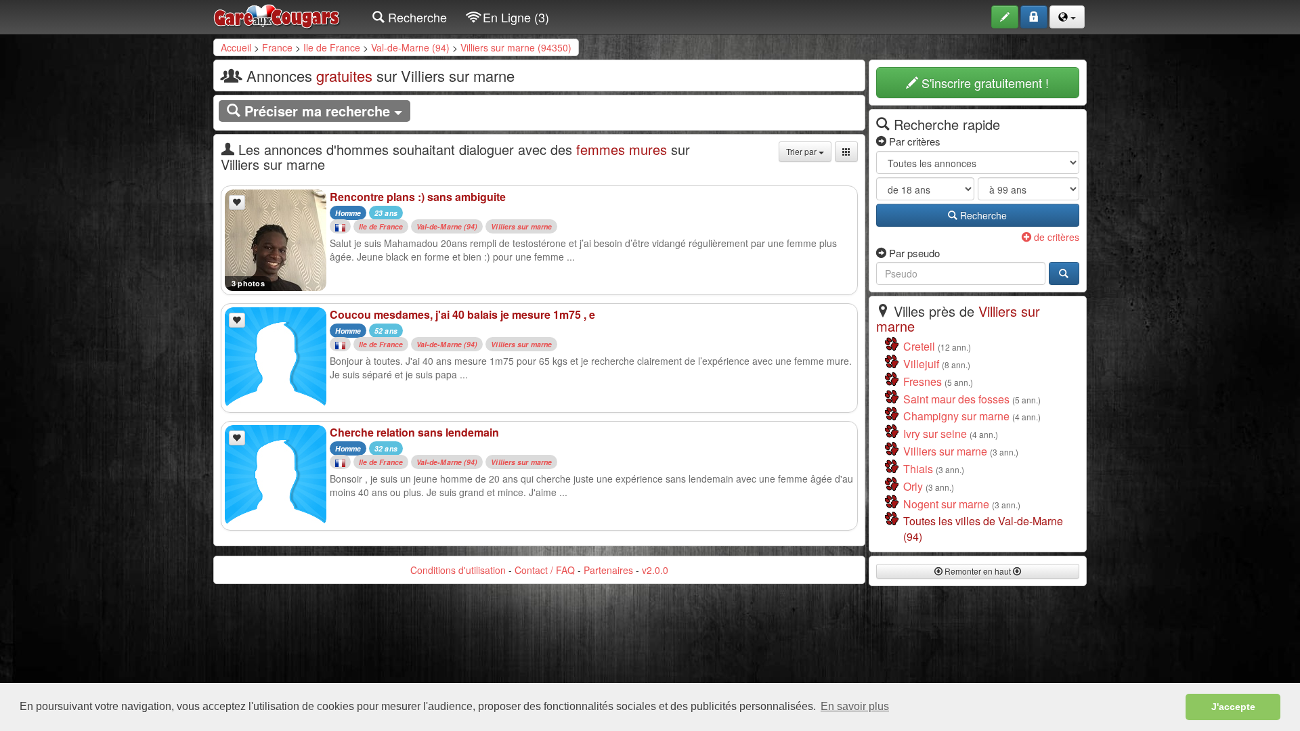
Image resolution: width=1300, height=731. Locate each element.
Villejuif (921, 364)
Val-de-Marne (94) (410, 47)
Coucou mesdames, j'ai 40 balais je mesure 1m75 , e (462, 314)
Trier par (802, 151)
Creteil (919, 346)
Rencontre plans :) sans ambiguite (418, 196)
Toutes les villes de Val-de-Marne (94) (983, 528)
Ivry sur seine (935, 433)
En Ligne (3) (514, 17)
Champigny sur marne (956, 416)
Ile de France (331, 47)
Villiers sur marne (521, 226)
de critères (1055, 237)
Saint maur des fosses (956, 399)
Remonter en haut (977, 571)
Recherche (416, 17)
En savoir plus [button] (855, 706)
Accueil (236, 47)
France (277, 47)
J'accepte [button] (1233, 706)
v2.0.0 (655, 570)
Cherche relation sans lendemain (414, 432)
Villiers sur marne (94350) (515, 47)
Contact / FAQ (545, 570)
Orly (913, 486)
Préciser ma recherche (317, 110)
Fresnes (922, 381)
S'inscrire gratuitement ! (983, 82)
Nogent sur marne (946, 504)
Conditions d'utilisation (458, 570)
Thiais (918, 469)
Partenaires (608, 570)
